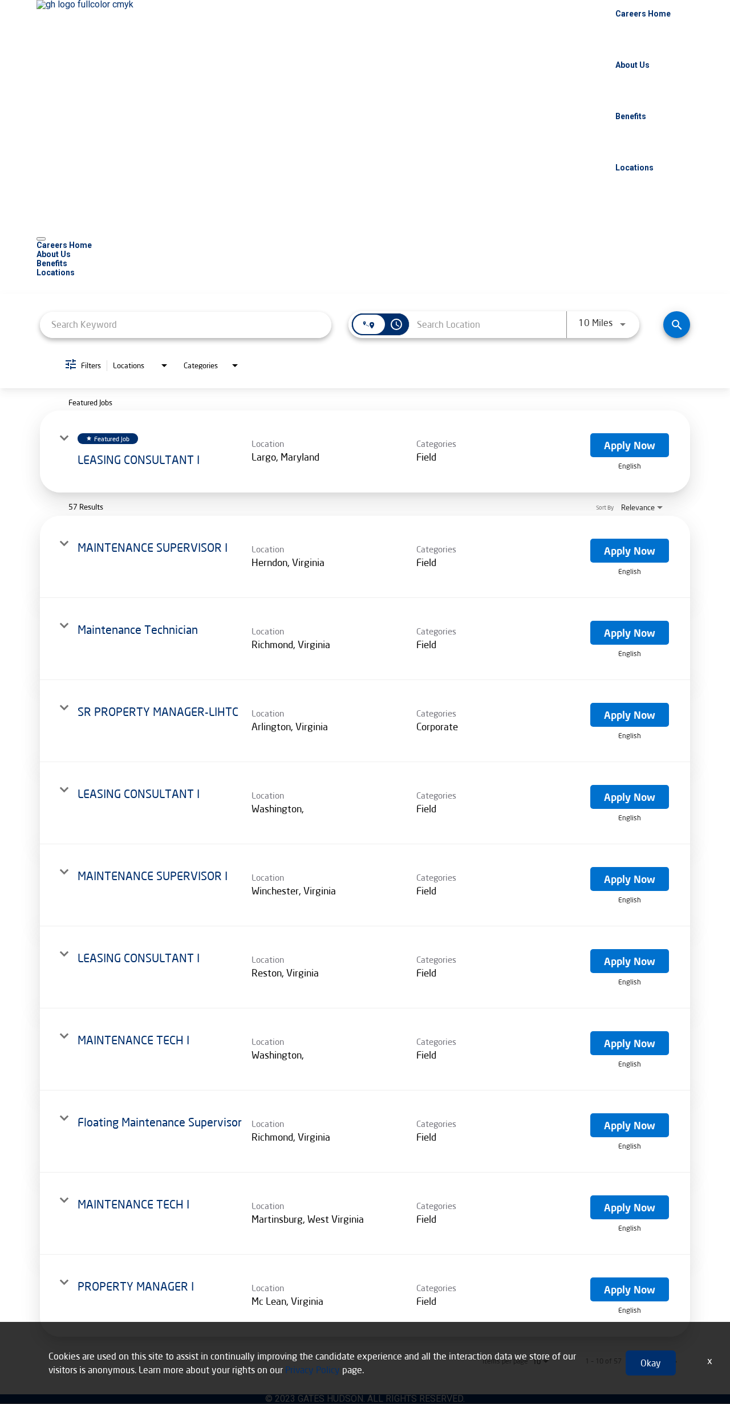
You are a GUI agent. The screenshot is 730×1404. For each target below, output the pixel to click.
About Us (632, 65)
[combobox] (185, 324)
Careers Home (643, 13)
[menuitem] (365, 245)
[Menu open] (41, 239)
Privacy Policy (312, 1369)
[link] (365, 451)
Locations (634, 167)
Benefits (630, 116)
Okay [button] (650, 1362)
